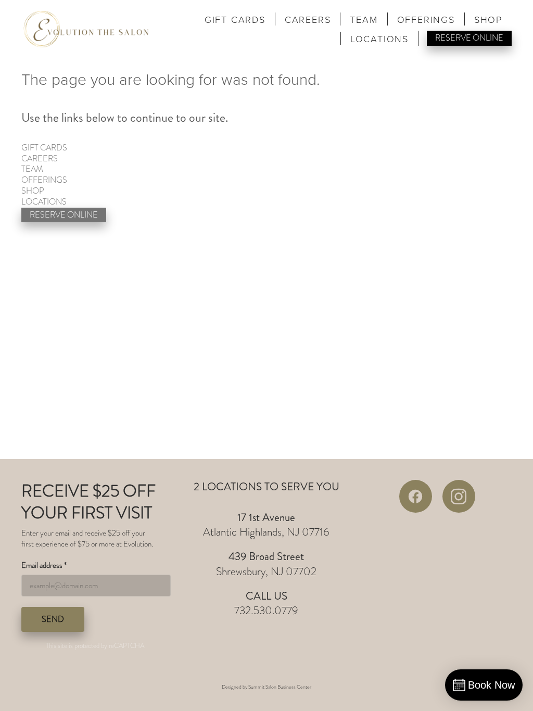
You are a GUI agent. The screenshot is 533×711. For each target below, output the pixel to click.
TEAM (363, 20)
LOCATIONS (379, 39)
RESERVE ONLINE (469, 38)
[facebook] (415, 496)
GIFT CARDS (235, 20)
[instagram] (458, 496)
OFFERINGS (426, 20)
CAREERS (308, 20)
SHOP (488, 20)
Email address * (44, 565)
